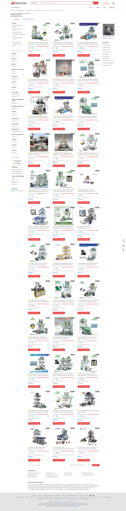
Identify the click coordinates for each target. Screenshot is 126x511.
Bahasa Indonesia (107, 497)
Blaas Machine (17, 32)
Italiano (61, 497)
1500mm (15, 94)
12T (14, 136)
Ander (13, 46)
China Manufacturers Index (60, 498)
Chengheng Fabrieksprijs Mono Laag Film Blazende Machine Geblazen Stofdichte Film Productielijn (63, 264)
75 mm (15, 113)
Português (56, 497)
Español (46, 497)
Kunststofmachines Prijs (51, 475)
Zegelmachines (106, 58)
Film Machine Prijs (68, 475)
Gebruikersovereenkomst (49, 495)
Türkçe (95, 497)
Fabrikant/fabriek (17, 171)
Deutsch (51, 497)
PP (14, 71)
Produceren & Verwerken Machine (17, 26)
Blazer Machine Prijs (32, 476)
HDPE (15, 61)
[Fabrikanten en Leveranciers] (18, 3)
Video (48, 23)
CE (14, 142)
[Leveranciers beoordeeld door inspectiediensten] (18, 161)
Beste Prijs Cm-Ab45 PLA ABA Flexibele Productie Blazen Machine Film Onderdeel (87, 448)
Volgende (95, 465)
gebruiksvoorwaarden (75, 506)
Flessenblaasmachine (17, 38)
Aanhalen (15, 79)
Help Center (34, 495)
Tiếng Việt (100, 497)
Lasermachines (106, 54)
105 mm (15, 121)
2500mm (15, 108)
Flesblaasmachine (107, 65)
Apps (104, 7)
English (22, 497)
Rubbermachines (106, 49)
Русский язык (67, 497)
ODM (15, 178)
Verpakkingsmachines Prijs (52, 476)
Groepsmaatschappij (18, 173)
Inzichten (86, 495)
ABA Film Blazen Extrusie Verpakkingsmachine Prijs (84, 227)
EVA (14, 84)
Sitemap (81, 495)
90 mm (15, 115)
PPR (13, 89)
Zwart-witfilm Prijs (68, 473)
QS (14, 147)
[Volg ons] (93, 495)
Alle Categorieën (16, 7)
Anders (14, 184)
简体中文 (27, 497)
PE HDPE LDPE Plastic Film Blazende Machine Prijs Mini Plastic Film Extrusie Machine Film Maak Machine (39, 300)
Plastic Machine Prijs (32, 475)
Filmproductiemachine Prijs (88, 475)
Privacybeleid (57, 495)
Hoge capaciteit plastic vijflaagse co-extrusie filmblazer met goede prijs (39, 153)
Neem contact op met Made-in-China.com (70, 495)
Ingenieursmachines (107, 51)
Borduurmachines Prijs (87, 473)
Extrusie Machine (106, 47)
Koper (90, 7)
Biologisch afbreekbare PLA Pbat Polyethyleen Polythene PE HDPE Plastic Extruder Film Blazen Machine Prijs (87, 190)
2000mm (15, 96)
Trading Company (18, 169)
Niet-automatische (17, 131)
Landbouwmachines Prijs (33, 473)
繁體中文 (32, 497)
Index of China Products (71, 498)
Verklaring (40, 495)
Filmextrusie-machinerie (108, 63)
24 (32, 465)
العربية (76, 497)
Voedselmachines (107, 45)
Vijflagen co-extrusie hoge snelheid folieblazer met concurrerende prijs (36, 448)
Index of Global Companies (83, 498)
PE (14, 56)
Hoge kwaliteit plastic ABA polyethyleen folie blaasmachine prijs (88, 411)
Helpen (98, 7)
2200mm (15, 103)
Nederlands (81, 497)
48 (38, 465)
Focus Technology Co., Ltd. (61, 501)
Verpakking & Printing (16, 42)
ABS (14, 73)
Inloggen (114, 4)
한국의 (72, 497)
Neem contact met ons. (18, 190)
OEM (15, 180)
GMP (14, 152)
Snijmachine (16, 44)
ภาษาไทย (90, 497)
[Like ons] (90, 495)
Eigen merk (16, 182)
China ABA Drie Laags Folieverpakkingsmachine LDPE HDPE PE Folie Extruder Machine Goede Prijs (63, 448)
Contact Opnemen (35, 55)
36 (35, 465)
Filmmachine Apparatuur (108, 60)
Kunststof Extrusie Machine (18, 35)
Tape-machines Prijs (50, 473)
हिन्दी (86, 497)
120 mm (15, 126)
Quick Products (50, 498)
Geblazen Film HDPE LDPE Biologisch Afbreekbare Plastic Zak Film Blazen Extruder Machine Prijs (63, 153)
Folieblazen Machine (17, 29)
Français (41, 497)
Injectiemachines (106, 56)
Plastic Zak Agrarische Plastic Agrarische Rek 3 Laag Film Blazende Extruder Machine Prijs (39, 227)
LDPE (14, 66)
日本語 (37, 497)
